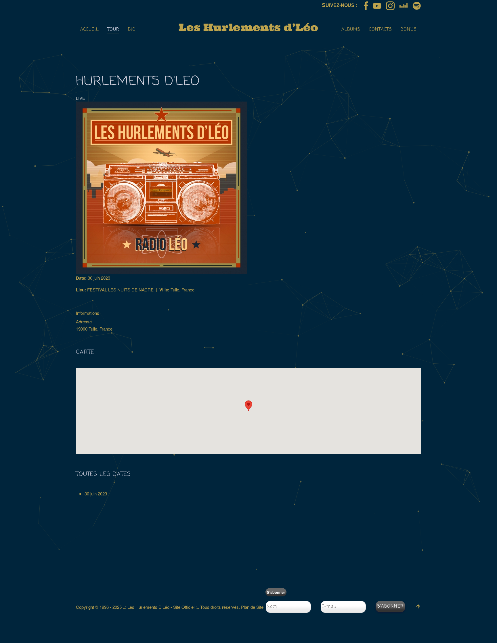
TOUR (113, 29)
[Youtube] (375, 5)
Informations (87, 313)
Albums (350, 29)
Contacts (380, 29)
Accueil (89, 29)
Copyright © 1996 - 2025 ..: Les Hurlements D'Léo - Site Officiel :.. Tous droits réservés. (158, 607)
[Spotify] (416, 5)
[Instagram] (390, 5)
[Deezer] (403, 5)
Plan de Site (252, 607)
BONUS (409, 29)
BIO (132, 29)
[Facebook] (366, 5)
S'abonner (276, 592)
